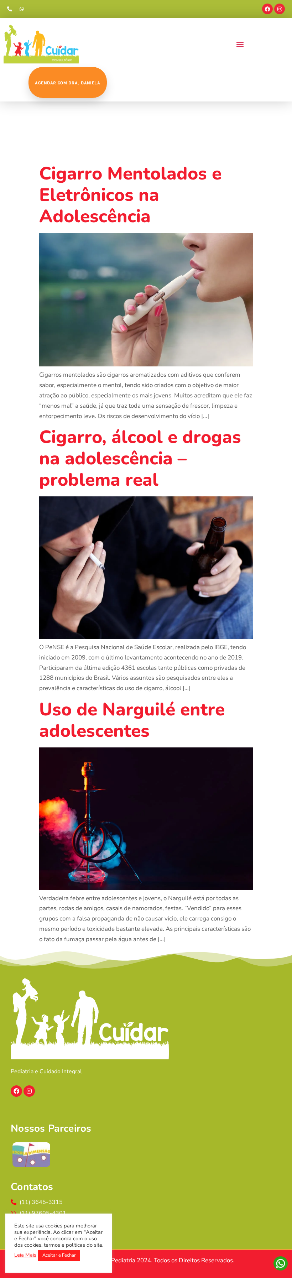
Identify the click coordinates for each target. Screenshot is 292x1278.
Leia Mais (25, 1255)
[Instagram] (279, 9)
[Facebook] (267, 9)
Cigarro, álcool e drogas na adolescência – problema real (140, 458)
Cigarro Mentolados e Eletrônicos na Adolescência (130, 195)
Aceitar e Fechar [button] (59, 1255)
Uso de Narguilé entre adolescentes (132, 720)
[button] (240, 44)
